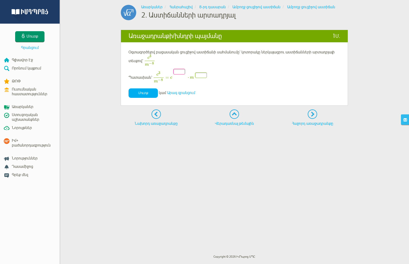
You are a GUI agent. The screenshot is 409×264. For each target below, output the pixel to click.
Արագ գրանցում (181, 93)
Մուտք (143, 93)
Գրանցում (30, 47)
